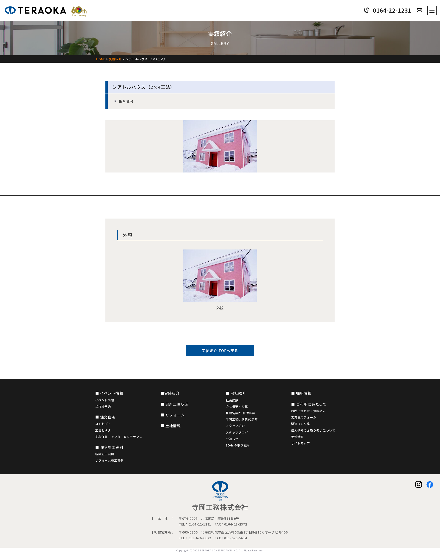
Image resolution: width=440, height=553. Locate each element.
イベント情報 (104, 400)
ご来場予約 (103, 406)
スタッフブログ (237, 432)
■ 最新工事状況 (174, 404)
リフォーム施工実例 (109, 460)
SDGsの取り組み (238, 445)
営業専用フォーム (303, 417)
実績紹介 (115, 59)
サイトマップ (300, 443)
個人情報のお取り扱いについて (313, 430)
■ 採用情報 (301, 393)
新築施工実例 (104, 454)
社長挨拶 (232, 400)
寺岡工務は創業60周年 (242, 419)
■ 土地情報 (170, 425)
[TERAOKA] (46, 10)
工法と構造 (103, 430)
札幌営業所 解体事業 (240, 413)
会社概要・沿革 (237, 406)
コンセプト (103, 424)
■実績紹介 (170, 393)
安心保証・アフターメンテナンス (118, 437)
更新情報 (297, 437)
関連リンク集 (300, 424)
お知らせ (232, 439)
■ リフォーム (172, 415)
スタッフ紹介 (235, 426)
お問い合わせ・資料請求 (308, 411)
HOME (100, 59)
